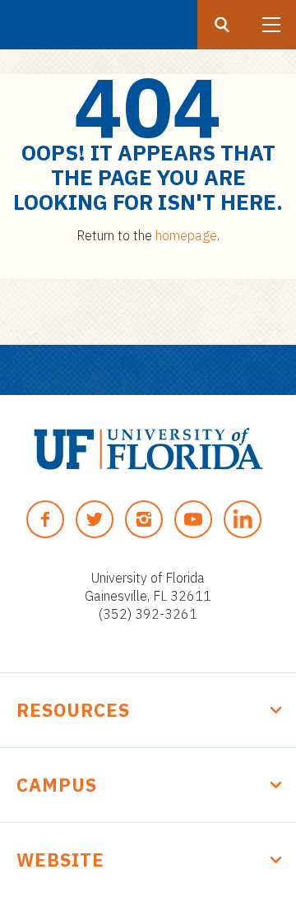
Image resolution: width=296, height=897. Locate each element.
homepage (186, 235)
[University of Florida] (148, 449)
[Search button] (222, 24)
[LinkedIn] (242, 519)
